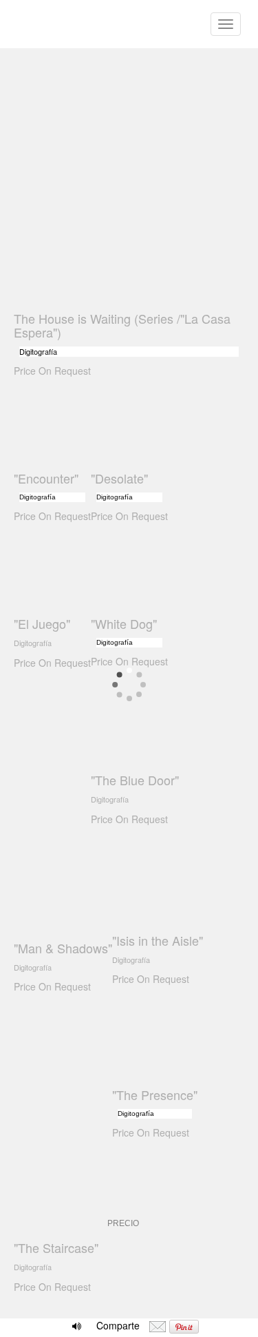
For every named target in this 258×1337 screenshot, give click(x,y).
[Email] (157, 1325)
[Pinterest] (184, 1325)
